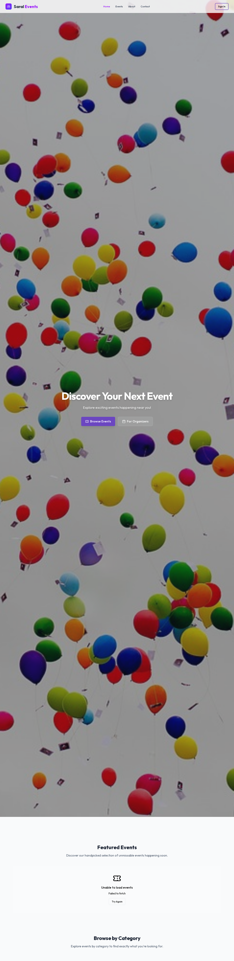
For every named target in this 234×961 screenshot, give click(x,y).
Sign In (221, 6)
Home (106, 6)
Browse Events (100, 421)
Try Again (117, 901)
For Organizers (138, 421)
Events (119, 6)
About (131, 6)
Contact (145, 6)
